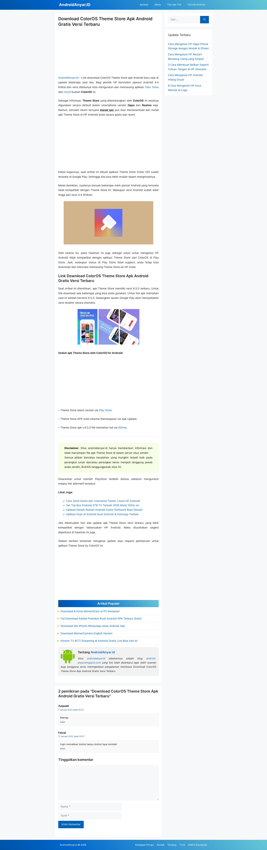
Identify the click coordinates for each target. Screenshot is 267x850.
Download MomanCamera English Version (86, 633)
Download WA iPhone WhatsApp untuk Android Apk (93, 625)
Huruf (67, 91)
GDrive (122, 427)
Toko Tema (152, 87)
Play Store (105, 410)
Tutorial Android (196, 4)
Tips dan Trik (174, 4)
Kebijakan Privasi (144, 844)
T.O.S (182, 844)
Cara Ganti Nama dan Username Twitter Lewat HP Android (103, 500)
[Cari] (204, 19)
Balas (62, 722)
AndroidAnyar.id (68, 77)
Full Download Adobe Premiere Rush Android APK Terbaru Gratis (101, 618)
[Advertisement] (108, 51)
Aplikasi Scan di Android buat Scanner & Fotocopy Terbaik (102, 514)
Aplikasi (144, 4)
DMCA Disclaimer (197, 844)
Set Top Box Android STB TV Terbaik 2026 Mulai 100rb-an (102, 505)
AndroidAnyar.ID (74, 4)
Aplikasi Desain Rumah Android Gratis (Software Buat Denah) (104, 509)
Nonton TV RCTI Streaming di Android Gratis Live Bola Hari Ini (99, 640)
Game (158, 4)
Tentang (171, 844)
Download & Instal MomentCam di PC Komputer (90, 611)
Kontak (160, 844)
